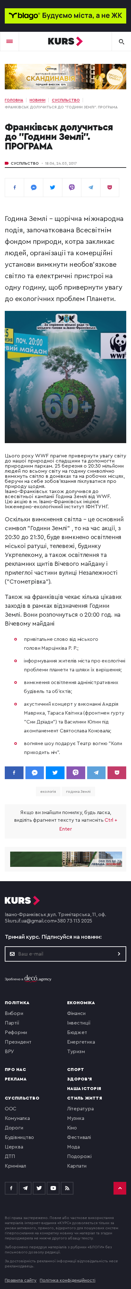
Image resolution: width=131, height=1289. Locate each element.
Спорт (75, 1069)
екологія (48, 791)
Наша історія (84, 1089)
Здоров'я (79, 1079)
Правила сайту (21, 1280)
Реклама (15, 1079)
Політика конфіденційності (67, 1280)
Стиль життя (84, 1098)
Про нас (15, 1069)
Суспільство (25, 163)
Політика (17, 1003)
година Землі (78, 791)
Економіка (81, 1003)
